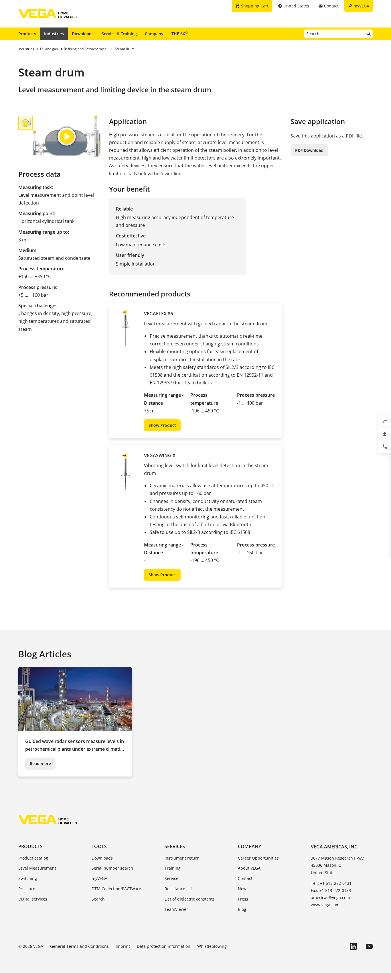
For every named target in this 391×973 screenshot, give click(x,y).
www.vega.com (325, 904)
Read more (40, 763)
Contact (245, 878)
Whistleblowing (212, 946)
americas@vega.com (330, 897)
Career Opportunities (258, 858)
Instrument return (182, 858)
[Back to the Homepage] (47, 819)
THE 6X (179, 33)
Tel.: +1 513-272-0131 (331, 883)
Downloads (83, 33)
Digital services (32, 899)
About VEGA (249, 868)
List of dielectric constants (190, 899)
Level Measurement (37, 868)
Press (243, 899)
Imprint (123, 946)
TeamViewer (176, 909)
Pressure (26, 888)
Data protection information (163, 946)
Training (173, 868)
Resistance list (178, 888)
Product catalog (33, 858)
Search (98, 899)
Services (175, 846)
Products (27, 33)
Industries (54, 33)
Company (154, 33)
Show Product (162, 425)
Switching (27, 878)
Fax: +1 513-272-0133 (331, 890)
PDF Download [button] (309, 150)
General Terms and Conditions (79, 946)
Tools (99, 846)
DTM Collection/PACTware (116, 888)
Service (171, 878)
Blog (242, 909)
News (243, 888)
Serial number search (112, 868)
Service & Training (119, 33)
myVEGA (99, 878)
